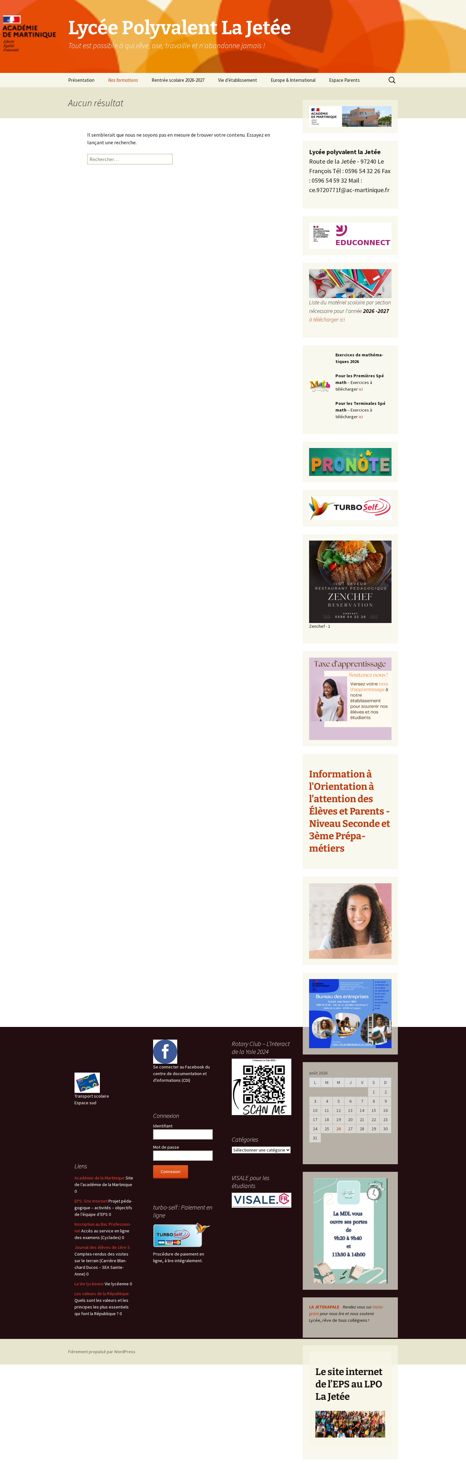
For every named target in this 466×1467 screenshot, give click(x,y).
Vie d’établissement (237, 80)
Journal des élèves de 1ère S (102, 1247)
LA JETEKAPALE (324, 1307)
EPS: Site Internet (90, 1201)
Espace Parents (344, 80)
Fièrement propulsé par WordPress (101, 1351)
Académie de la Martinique (99, 1178)
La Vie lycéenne (89, 1284)
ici (361, 389)
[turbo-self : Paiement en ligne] (183, 1235)
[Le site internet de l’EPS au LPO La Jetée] (350, 1424)
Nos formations (123, 80)
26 (338, 1129)
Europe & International (293, 80)
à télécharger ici (327, 319)
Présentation (81, 80)
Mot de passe (166, 1147)
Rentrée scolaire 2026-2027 (178, 80)
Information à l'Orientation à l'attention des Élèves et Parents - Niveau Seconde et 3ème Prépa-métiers (349, 811)
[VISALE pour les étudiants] (261, 1200)
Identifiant (162, 1126)
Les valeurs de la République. (102, 1293)
